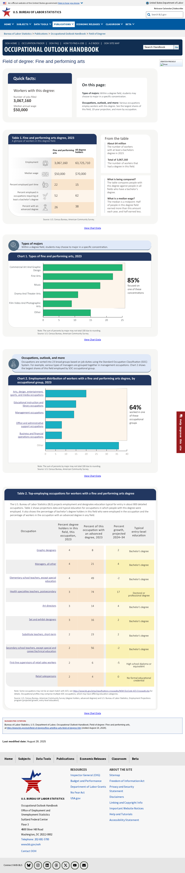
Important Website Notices (126, 808)
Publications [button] (62, 24)
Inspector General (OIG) (85, 775)
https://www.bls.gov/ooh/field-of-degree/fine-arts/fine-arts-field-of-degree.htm (44, 728)
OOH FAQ (54, 43)
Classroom (119, 759)
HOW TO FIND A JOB (73, 43)
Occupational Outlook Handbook (68, 33)
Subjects (24, 759)
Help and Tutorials (120, 814)
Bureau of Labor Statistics (18, 33)
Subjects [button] (23, 24)
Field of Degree (97, 33)
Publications (41, 33)
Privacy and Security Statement (121, 789)
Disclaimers (116, 797)
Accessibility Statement (124, 820)
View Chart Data (92, 228)
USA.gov (75, 798)
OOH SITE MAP (111, 43)
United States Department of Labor (166, 2)
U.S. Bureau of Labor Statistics (37, 12)
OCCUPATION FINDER (33, 43)
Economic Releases (93, 759)
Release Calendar (163, 8)
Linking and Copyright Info (126, 802)
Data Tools (43, 759)
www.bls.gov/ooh (31, 844)
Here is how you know (68, 2)
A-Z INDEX (94, 43)
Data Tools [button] (41, 24)
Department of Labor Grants (88, 786)
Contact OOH (28, 851)
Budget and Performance (86, 781)
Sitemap (114, 775)
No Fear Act (77, 792)
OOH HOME (11, 43)
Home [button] (7, 24)
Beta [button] (129, 24)
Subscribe (178, 8)
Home (9, 759)
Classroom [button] (113, 24)
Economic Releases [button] (88, 24)
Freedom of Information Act (127, 781)
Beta (135, 759)
